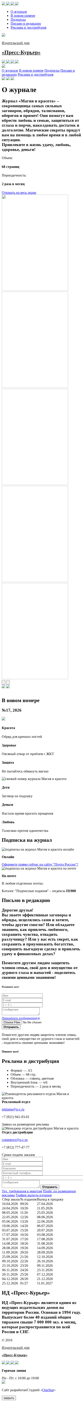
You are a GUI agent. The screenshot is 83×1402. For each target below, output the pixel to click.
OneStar (48, 1390)
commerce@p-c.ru (15, 1140)
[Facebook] (8, 4)
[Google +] (17, 4)
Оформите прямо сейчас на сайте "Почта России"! (40, 864)
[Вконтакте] (4, 4)
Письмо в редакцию (26, 23)
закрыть (9, 1398)
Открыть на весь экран (19, 192)
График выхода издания (34, 1195)
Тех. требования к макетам (22, 1191)
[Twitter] (13, 4)
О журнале (19, 11)
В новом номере (23, 15)
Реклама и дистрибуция (28, 27)
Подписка (18, 19)
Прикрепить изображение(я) (21, 1018)
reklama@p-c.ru (13, 1109)
